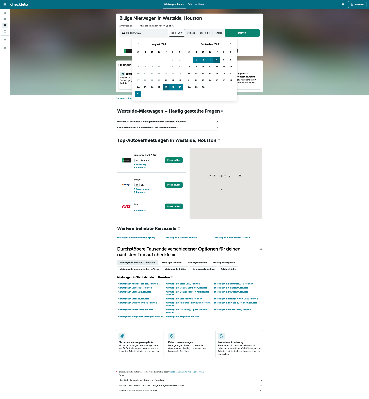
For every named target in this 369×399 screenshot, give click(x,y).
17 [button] (138, 80)
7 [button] (166, 66)
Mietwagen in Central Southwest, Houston (187, 288)
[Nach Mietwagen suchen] (5, 25)
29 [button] (173, 87)
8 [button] (173, 66)
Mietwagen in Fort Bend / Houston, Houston (235, 303)
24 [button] (138, 87)
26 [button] (152, 87)
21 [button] (166, 80)
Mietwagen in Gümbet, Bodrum (181, 237)
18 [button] (145, 80)
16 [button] (179, 73)
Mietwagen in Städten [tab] (175, 269)
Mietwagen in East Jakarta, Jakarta (232, 237)
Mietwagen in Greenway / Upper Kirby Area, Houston (187, 311)
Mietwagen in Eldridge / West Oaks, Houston (236, 299)
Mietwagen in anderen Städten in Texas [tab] (139, 269)
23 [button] (179, 80)
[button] (5, 4)
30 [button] (179, 87)
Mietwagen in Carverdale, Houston (135, 288)
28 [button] (166, 87)
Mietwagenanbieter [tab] (197, 262)
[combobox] (127, 25)
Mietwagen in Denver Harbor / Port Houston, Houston (188, 293)
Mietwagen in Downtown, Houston (231, 292)
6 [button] (159, 66)
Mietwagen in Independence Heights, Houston (140, 316)
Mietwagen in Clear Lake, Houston (134, 292)
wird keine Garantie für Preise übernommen (186, 372)
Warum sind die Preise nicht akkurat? (138, 390)
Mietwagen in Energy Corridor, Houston (137, 303)
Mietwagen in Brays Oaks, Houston (183, 284)
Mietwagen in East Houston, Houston (184, 299)
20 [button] (159, 80)
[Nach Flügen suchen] (5, 13)
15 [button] (173, 73)
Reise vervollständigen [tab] (203, 269)
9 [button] (179, 66)
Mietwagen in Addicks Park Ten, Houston (138, 284)
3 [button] (138, 66)
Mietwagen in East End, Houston (133, 299)
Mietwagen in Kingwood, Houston (182, 316)
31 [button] (138, 94)
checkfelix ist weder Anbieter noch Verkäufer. (142, 380)
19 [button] (152, 80)
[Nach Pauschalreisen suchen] (5, 31)
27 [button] (159, 87)
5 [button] (152, 66)
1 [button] (172, 59)
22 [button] (173, 80)
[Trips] (5, 39)
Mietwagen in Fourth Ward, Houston (135, 310)
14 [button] (166, 73)
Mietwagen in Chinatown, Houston (231, 288)
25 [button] (145, 87)
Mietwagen (120, 98)
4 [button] (145, 66)
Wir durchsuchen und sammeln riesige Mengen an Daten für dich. (153, 385)
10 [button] (138, 73)
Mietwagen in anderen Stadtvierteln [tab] (137, 262)
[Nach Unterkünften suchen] (5, 19)
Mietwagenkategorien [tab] (224, 262)
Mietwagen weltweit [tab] (171, 262)
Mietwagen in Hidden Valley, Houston (232, 310)
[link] (174, 160)
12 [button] (152, 73)
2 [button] (179, 59)
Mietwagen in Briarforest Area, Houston (233, 284)
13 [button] (159, 73)
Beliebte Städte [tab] (228, 269)
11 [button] (145, 73)
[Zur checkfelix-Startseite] (19, 4)
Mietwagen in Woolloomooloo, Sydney (136, 237)
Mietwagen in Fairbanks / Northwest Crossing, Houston (188, 304)
